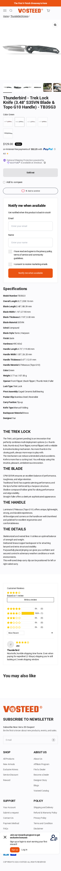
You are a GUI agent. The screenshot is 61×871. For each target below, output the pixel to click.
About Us (38, 759)
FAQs (5, 828)
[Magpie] (31, 122)
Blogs (36, 785)
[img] (22, 642)
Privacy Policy (40, 818)
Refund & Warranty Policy (45, 812)
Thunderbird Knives (19, 16)
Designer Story (40, 780)
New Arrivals (9, 764)
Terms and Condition (43, 823)
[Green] (19, 122)
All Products (8, 759)
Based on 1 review (15, 595)
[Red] (8, 122)
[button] (13, 613)
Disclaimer (38, 828)
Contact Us (8, 818)
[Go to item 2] (17, 88)
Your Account (9, 807)
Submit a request (11, 812)
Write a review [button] (30, 599)
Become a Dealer (41, 775)
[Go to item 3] (27, 88)
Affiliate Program (41, 764)
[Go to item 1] (7, 88)
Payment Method (11, 823)
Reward (6, 780)
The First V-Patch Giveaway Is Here (30, 3)
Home (6, 16)
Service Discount (10, 775)
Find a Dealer (39, 769)
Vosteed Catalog (41, 790)
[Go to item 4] (37, 88)
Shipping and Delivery (43, 807)
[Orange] (43, 122)
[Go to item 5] (47, 88)
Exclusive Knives (10, 769)
